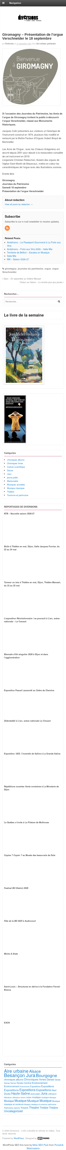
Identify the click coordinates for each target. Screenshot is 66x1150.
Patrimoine (8, 1107)
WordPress (19, 1138)
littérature (8, 1097)
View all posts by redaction (19, 204)
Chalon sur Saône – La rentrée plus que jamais (41, 282)
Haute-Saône (20, 1093)
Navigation (15, 3)
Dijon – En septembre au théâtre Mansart (22, 278)
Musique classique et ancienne (35, 1104)
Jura (44, 1093)
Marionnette (12, 481)
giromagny (10, 268)
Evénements (24, 1086)
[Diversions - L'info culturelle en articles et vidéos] (33, 21)
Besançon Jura (19, 1075)
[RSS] (7, 228)
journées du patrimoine (30, 268)
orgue (48, 268)
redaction (9, 44)
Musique (53, 1097)
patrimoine (51, 44)
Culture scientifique (16, 466)
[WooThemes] (43, 1138)
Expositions (35, 1086)
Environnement (39, 1082)
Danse (10, 470)
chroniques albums (16, 459)
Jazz (9, 473)
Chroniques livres (15, 463)
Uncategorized (13, 1111)
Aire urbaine (41, 44)
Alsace (35, 1071)
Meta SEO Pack (41, 1144)
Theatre (24, 1107)
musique (36, 1097)
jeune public (12, 477)
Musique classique (15, 488)
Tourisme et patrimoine (17, 495)
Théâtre (10, 491)
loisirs (23, 1097)
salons (17, 1107)
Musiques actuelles (16, 484)
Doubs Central (24, 1082)
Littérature (52, 1093)
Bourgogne (46, 1075)
